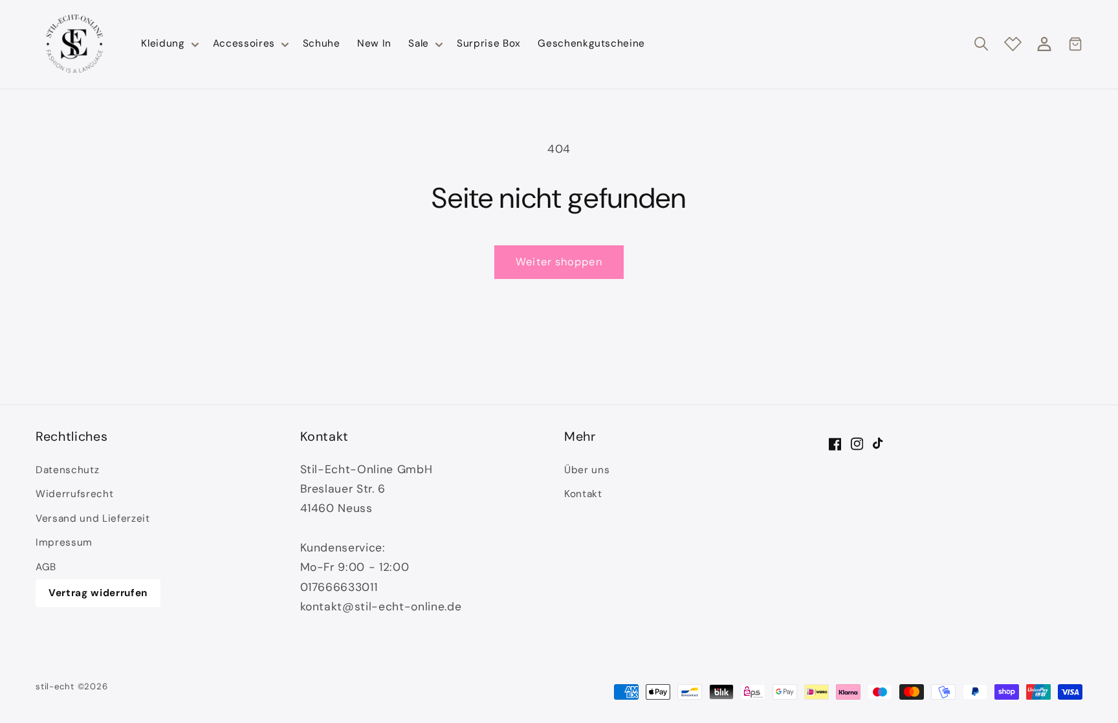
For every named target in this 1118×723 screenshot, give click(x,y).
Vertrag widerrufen (98, 592)
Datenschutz (67, 469)
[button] (168, 44)
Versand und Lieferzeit (93, 518)
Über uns (586, 469)
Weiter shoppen (559, 262)
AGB (46, 567)
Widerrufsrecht (74, 493)
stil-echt (55, 686)
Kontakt (583, 493)
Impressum (64, 542)
